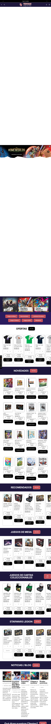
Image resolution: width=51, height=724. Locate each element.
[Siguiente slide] (48, 151)
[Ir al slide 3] (26, 156)
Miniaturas (38, 320)
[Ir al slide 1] (23, 156)
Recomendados (24, 316)
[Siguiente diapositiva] (46, 349)
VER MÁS (34, 370)
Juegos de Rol (27, 320)
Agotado (8, 650)
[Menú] (1, 4)
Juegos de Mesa (11, 316)
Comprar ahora (8, 359)
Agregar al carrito (8, 355)
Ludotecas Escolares (38, 316)
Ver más (31, 328)
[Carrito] (49, 4)
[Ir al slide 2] (24, 156)
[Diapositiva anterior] (16, 382)
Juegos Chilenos (14, 320)
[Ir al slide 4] (27, 156)
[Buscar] (4, 4)
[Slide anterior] (2, 151)
